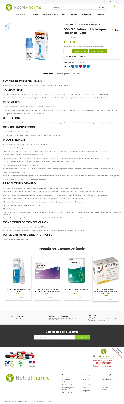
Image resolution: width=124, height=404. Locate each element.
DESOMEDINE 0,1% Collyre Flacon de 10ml (18, 290)
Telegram (88, 66)
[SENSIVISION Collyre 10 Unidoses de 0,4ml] (76, 271)
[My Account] (118, 7)
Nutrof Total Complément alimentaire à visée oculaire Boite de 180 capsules (105, 291)
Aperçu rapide (26, 262)
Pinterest (80, 66)
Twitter (76, 66)
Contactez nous (94, 315)
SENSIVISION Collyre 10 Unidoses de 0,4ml (76, 290)
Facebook (72, 66)
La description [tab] (47, 74)
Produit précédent (114, 24)
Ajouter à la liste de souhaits (75, 57)
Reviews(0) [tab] (77, 74)
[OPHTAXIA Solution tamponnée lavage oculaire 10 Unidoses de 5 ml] (47, 271)
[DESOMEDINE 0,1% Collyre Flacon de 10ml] (18, 271)
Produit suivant (119, 24)
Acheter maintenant (98, 51)
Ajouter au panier (80, 51)
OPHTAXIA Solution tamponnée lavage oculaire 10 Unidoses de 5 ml (47, 290)
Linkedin (84, 66)
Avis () (73, 37)
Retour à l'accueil (117, 24)
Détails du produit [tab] (63, 74)
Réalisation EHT (46, 401)
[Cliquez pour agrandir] (17, 65)
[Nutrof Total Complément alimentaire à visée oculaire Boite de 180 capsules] (106, 271)
